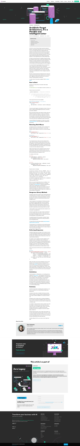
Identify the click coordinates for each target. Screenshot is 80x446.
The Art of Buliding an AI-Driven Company (46, 426)
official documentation (33, 121)
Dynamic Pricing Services (57, 420)
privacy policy (52, 402)
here (61, 402)
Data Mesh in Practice (43, 428)
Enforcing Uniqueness (34, 43)
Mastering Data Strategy (44, 427)
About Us (61, 1)
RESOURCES (43, 423)
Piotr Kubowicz (34, 36)
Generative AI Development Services (45, 420)
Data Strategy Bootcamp (57, 421)
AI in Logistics (56, 425)
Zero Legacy (37, 368)
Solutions (52, 1)
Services (48, 1)
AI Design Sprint (43, 415)
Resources (69, 1)
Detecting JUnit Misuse (35, 41)
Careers (65, 1)
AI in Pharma (55, 426)
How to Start (33, 40)
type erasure (36, 275)
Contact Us (76, 1)
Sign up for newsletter (43, 407)
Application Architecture (36, 25)
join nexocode (20, 353)
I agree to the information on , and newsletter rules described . (50, 402)
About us (42, 432)
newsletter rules (31, 420)
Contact (42, 437)
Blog (72, 1)
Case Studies (57, 1)
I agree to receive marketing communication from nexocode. (45, 403)
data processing (47, 402)
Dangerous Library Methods (35, 42)
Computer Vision (56, 415)
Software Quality (31, 25)
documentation (37, 184)
